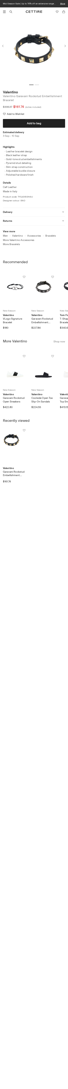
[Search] (11, 12)
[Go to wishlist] (57, 12)
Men (5, 235)
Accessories (34, 235)
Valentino (10, 92)
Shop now (59, 341)
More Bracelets (11, 244)
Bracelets (50, 235)
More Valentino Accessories (18, 240)
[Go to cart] (64, 12)
